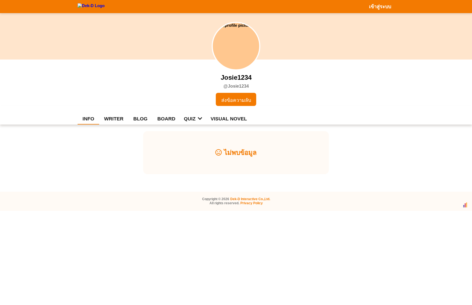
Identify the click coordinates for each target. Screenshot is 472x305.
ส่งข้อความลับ (236, 100)
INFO (88, 119)
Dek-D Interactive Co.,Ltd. (250, 199)
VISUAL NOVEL (229, 119)
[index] (91, 6)
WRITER (113, 119)
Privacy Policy (251, 203)
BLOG (140, 119)
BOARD (166, 119)
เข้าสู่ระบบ (380, 6)
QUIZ (190, 119)
